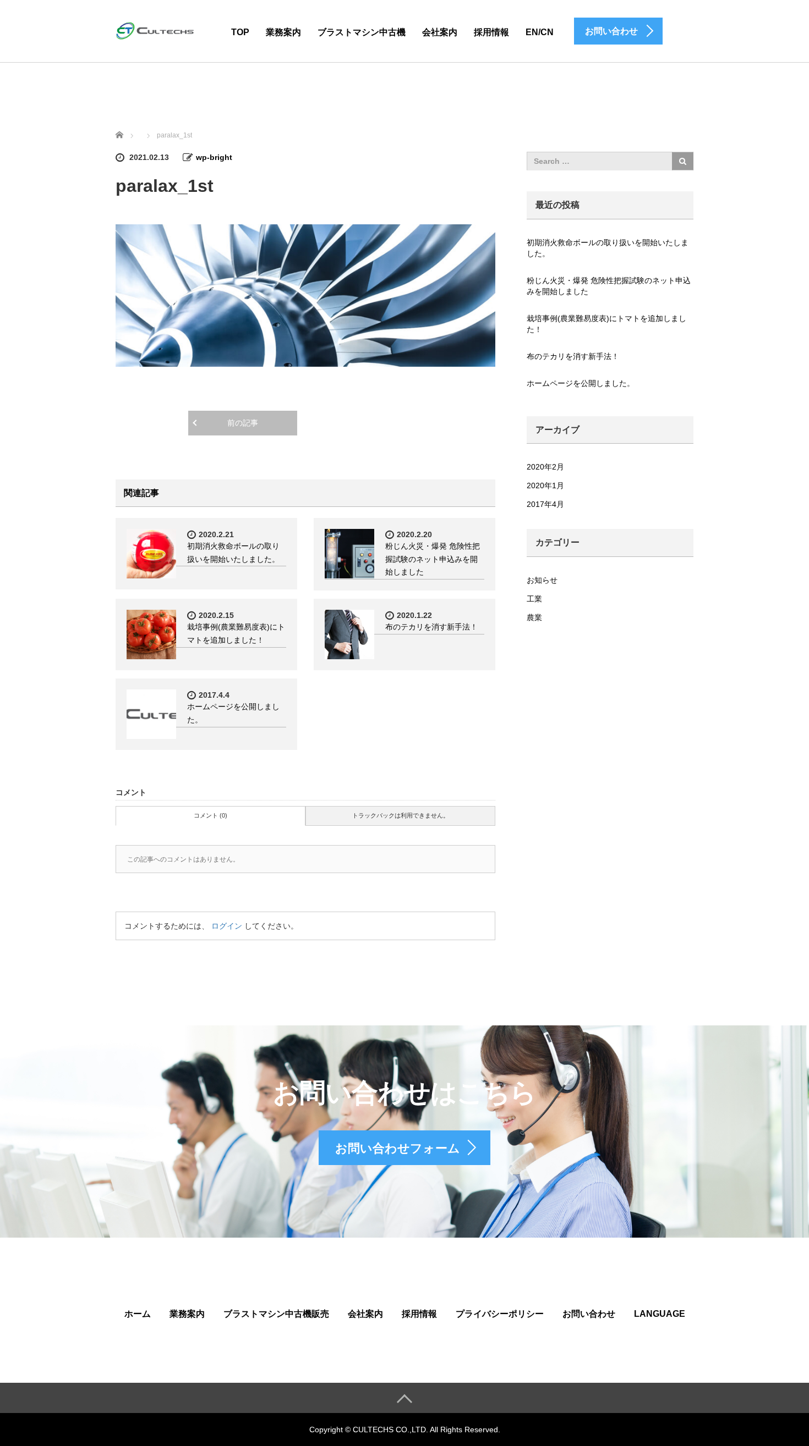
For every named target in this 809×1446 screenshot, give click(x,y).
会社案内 (439, 32)
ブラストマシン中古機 (362, 32)
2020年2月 (545, 466)
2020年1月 (545, 485)
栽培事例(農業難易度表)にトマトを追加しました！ (606, 324)
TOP (240, 32)
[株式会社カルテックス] (157, 30)
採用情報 (491, 32)
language (659, 1313)
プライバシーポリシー (500, 1313)
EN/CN (540, 32)
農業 (534, 617)
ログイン (226, 925)
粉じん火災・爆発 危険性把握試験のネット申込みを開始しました (432, 559)
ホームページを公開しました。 (581, 383)
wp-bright (214, 157)
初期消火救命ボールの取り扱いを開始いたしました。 (607, 248)
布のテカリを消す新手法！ (431, 626)
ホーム (137, 1313)
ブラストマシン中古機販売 (276, 1313)
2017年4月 (545, 504)
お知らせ (542, 580)
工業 (534, 598)
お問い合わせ (588, 1313)
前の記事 (242, 422)
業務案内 (283, 32)
